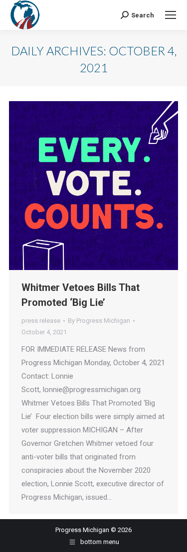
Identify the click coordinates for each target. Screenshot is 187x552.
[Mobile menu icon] (170, 14)
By (99, 320)
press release (40, 320)
